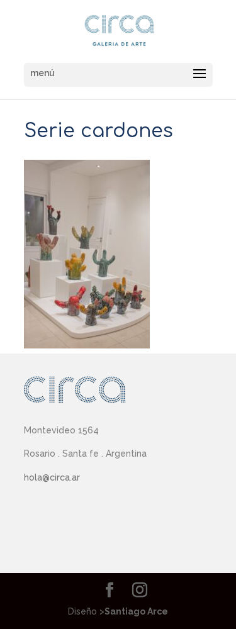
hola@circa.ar (52, 477)
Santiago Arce (136, 611)
